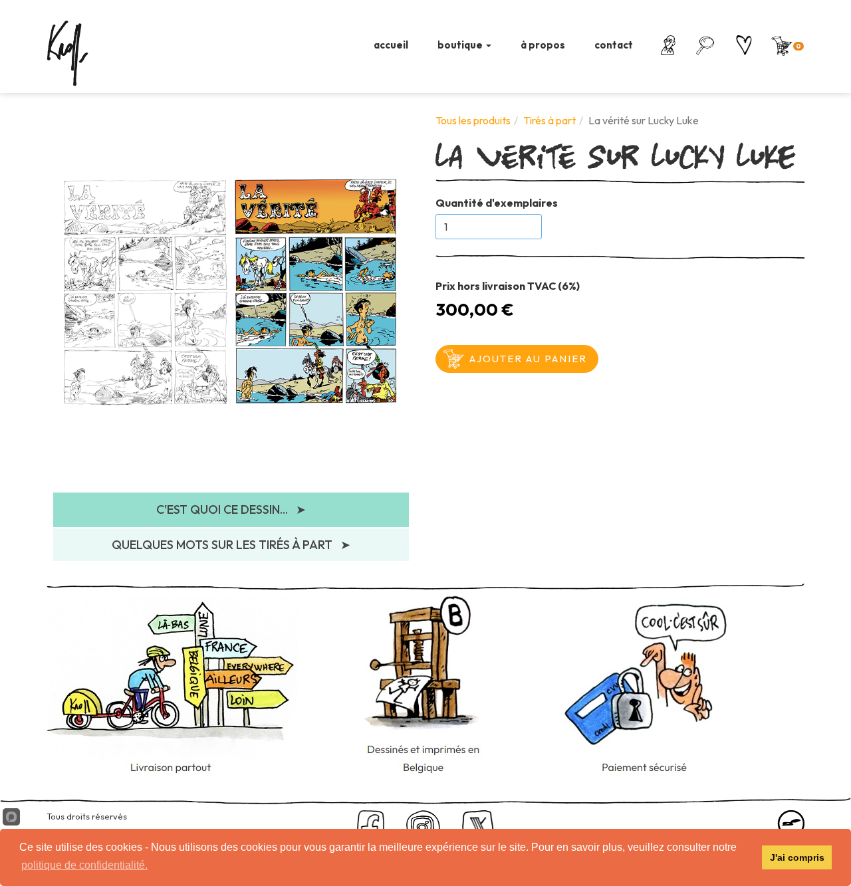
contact (613, 45)
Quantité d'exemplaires (496, 202)
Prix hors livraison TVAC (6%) (507, 285)
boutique (461, 45)
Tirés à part (549, 120)
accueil (391, 45)
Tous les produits (473, 120)
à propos (543, 45)
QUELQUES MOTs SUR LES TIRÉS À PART (231, 544)
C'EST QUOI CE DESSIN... (231, 509)
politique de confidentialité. (84, 865)
